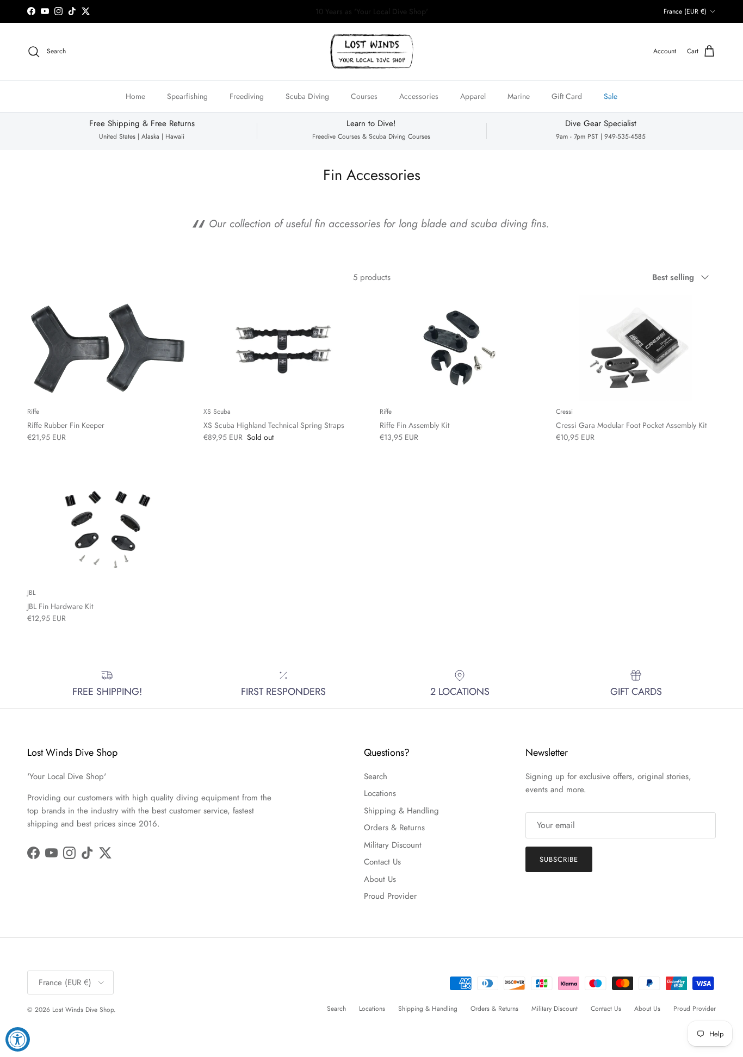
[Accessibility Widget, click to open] (17, 1039)
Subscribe (371, 554)
